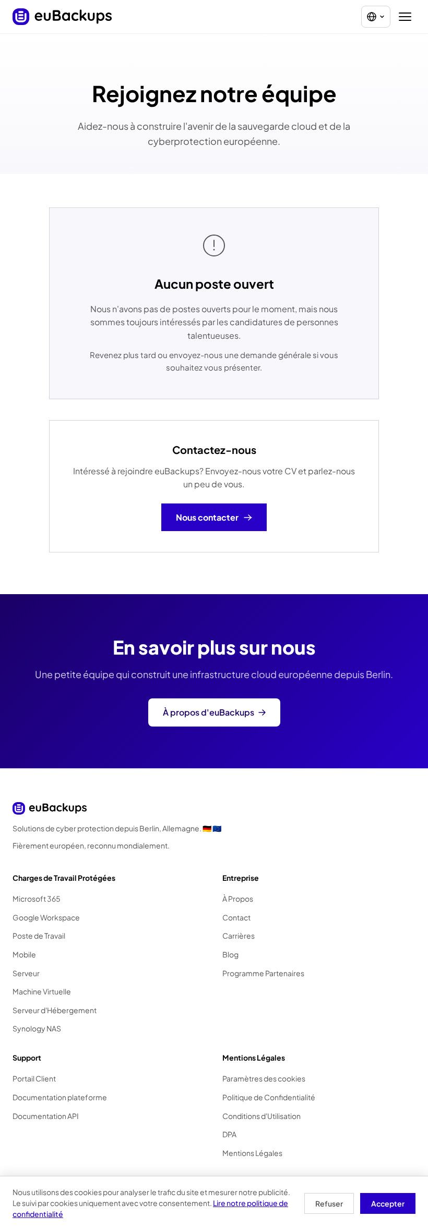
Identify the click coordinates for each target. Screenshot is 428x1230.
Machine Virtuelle (42, 991)
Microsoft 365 (37, 898)
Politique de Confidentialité (268, 1097)
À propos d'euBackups (208, 712)
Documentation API (46, 1116)
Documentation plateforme (60, 1097)
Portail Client (34, 1078)
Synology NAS (37, 1028)
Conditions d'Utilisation (261, 1116)
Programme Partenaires (263, 973)
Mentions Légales (252, 1153)
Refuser (329, 1203)
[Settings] (375, 17)
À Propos (237, 898)
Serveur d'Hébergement (55, 1010)
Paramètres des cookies (263, 1078)
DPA (229, 1134)
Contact (236, 917)
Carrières (238, 935)
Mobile (24, 954)
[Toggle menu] (405, 16)
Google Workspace (46, 917)
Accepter (388, 1203)
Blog (230, 954)
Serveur (26, 973)
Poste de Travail (39, 935)
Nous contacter (207, 517)
